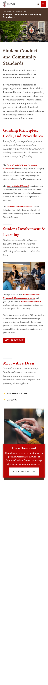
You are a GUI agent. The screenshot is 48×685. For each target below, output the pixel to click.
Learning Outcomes (14, 340)
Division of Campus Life (14, 11)
